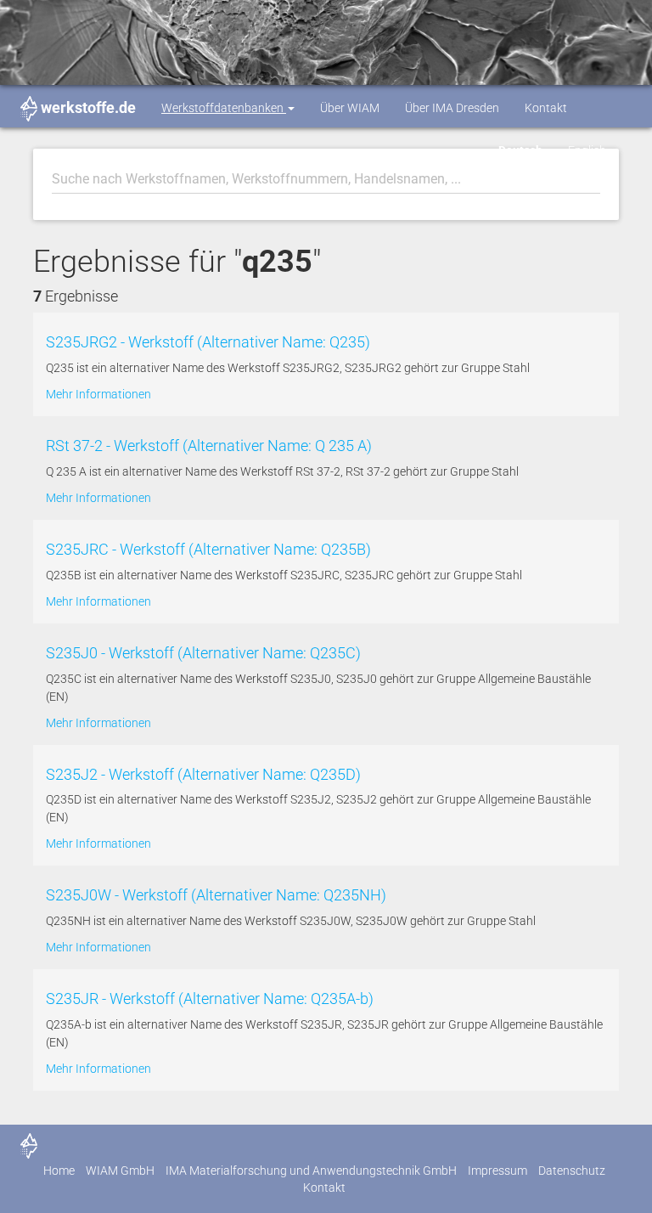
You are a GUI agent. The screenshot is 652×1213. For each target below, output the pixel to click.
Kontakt (546, 108)
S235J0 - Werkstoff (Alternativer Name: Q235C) (203, 653)
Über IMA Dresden (452, 108)
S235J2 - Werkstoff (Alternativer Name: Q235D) (203, 774)
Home (59, 1170)
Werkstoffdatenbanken (223, 108)
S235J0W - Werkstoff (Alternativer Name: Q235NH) (216, 895)
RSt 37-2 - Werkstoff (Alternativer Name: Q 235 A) (209, 445)
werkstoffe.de (88, 107)
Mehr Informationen (98, 394)
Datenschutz (571, 1170)
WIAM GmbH (120, 1170)
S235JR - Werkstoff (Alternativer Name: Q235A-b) (210, 998)
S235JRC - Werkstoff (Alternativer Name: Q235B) (208, 549)
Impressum (497, 1170)
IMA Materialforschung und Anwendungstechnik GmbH (311, 1170)
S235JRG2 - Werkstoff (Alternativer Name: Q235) (208, 342)
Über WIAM (349, 108)
